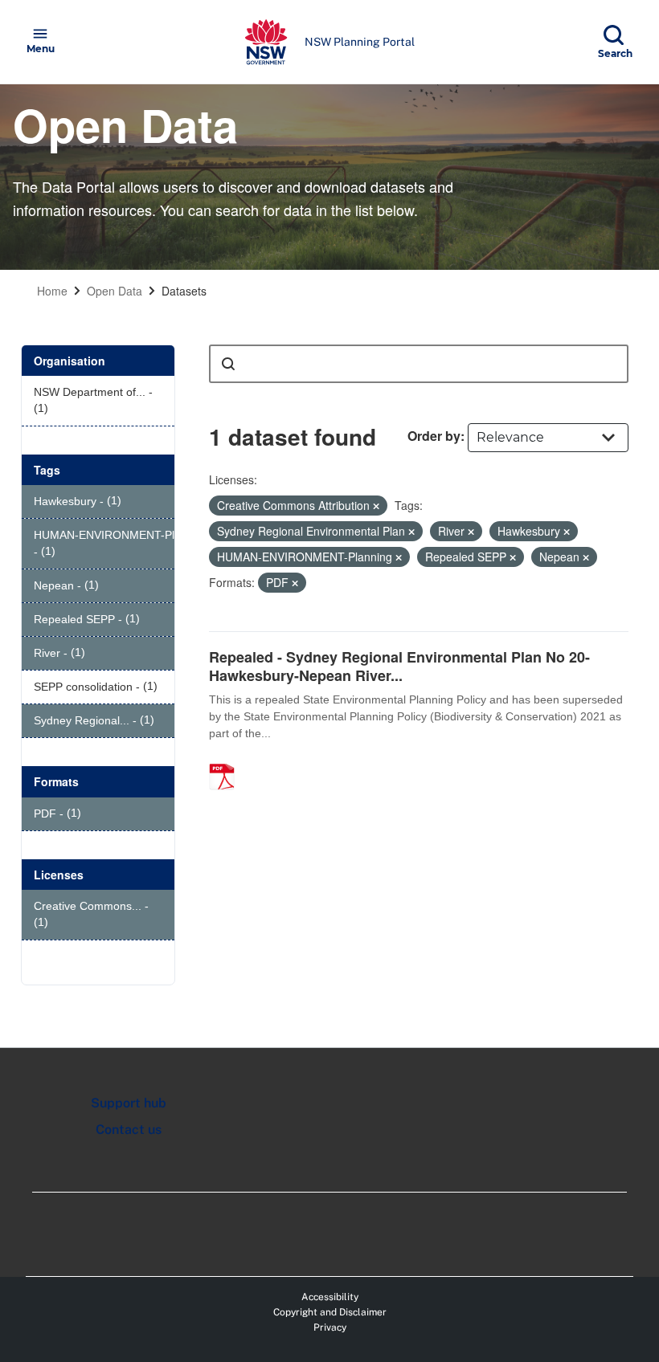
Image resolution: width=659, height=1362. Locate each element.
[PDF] (227, 760)
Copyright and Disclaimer (330, 1312)
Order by (433, 435)
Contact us (129, 1129)
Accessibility (329, 1297)
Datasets (184, 291)
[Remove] (376, 506)
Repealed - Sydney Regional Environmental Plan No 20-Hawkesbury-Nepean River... (399, 666)
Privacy (329, 1327)
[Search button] (228, 364)
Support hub (128, 1103)
